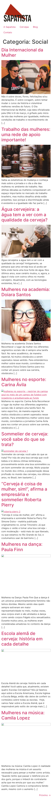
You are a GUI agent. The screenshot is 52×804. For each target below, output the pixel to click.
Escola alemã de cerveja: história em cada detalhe (22, 639)
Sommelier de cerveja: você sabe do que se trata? (24, 439)
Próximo (45, 795)
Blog (35, 27)
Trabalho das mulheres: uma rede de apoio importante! (25, 135)
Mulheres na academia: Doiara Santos (25, 292)
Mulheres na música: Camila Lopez (23, 715)
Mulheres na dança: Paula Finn (21, 546)
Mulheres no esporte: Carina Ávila (23, 382)
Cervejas (24, 27)
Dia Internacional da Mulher (22, 52)
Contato (7, 32)
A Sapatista (9, 27)
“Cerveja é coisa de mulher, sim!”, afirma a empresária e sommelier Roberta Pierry (24, 494)
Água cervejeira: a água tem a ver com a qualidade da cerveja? (24, 215)
